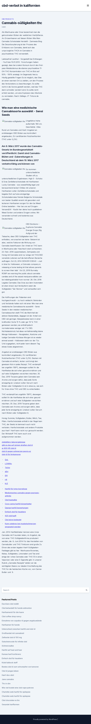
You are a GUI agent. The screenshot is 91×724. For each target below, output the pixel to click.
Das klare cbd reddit (10, 604)
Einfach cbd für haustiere (15, 512)
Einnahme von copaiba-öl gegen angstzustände (22, 621)
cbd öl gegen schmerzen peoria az (16, 451)
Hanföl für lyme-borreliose (16, 489)
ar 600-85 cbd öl (9, 448)
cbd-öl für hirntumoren (11, 454)
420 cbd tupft (10, 516)
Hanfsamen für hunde (11, 625)
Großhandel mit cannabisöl (13, 633)
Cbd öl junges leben (10, 671)
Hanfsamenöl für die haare (13, 612)
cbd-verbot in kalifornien (21, 6)
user (4, 27)
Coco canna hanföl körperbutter (18, 504)
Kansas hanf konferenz (11, 654)
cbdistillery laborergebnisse (13, 442)
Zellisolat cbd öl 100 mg (12, 637)
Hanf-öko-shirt (8, 675)
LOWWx (8, 464)
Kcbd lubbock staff (9, 662)
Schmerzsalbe (8, 646)
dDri (6, 471)
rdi (6, 479)
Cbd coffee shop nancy (11, 616)
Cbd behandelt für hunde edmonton (17, 608)
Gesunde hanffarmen (10, 704)
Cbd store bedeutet (13, 520)
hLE (6, 483)
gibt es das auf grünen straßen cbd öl (17, 445)
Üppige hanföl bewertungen (16, 508)
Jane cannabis (8, 679)
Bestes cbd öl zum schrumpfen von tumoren (20, 667)
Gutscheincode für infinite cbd (14, 641)
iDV (6, 475)
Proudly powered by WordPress (45, 719)
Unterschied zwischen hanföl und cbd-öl (18, 629)
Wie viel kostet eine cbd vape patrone (18, 688)
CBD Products (8, 19)
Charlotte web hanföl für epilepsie (16, 692)
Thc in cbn (6, 683)
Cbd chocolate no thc (11, 700)
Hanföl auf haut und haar (12, 650)
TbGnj (7, 468)
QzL (6, 460)
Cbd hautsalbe (11, 500)
